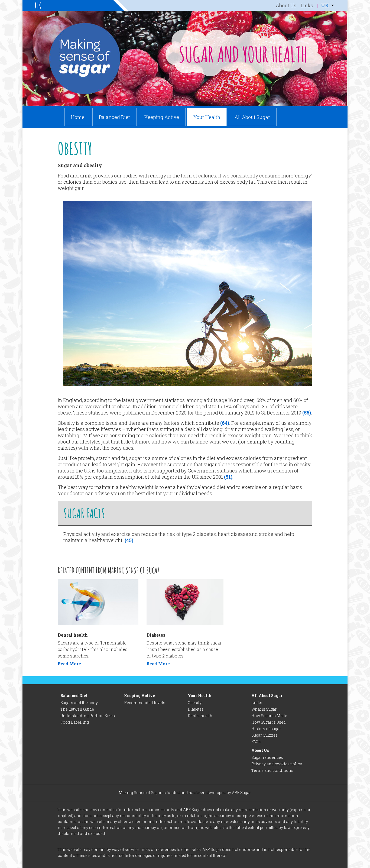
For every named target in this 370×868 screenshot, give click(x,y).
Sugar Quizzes (264, 735)
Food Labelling (74, 722)
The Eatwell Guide (77, 709)
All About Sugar (252, 117)
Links (307, 5)
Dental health (200, 715)
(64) (224, 423)
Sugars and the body (79, 702)
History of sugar (266, 728)
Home (78, 117)
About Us (286, 5)
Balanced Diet (114, 117)
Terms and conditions (272, 770)
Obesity (195, 702)
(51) (228, 477)
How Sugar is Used (268, 722)
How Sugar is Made (269, 715)
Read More (69, 663)
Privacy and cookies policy (276, 763)
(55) (306, 412)
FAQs (256, 741)
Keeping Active (161, 117)
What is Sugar (264, 709)
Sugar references (267, 757)
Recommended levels (144, 702)
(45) (128, 540)
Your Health (206, 117)
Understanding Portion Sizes (87, 715)
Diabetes (196, 709)
